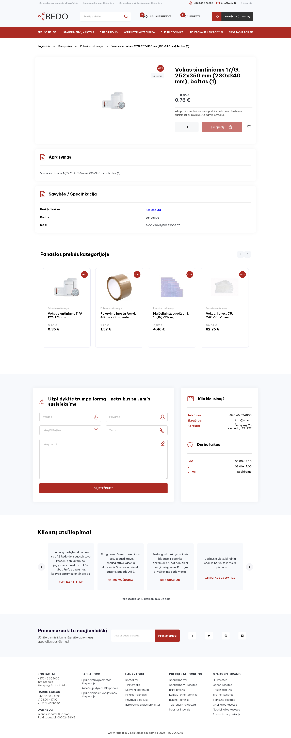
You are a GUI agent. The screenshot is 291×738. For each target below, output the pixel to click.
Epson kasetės (222, 689)
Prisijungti (246, 3)
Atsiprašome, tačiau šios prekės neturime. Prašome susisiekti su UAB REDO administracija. (208, 113)
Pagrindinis (44, 46)
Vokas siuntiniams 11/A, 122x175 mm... (65, 315)
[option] (67, 307)
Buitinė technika (172, 32)
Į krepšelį (217, 127)
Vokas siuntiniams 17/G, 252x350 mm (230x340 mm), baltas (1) (150, 46)
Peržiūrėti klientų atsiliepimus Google (145, 599)
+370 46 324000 (203, 3)
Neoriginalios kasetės (226, 709)
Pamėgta (192, 16)
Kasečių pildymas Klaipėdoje (98, 3)
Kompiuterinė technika (139, 32)
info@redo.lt (228, 3)
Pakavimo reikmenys (91, 46)
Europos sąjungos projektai (142, 704)
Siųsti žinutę (103, 488)
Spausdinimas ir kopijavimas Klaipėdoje (140, 3)
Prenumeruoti (167, 635)
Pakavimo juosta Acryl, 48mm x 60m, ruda (118, 315)
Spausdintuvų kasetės (78, 32)
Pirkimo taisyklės (136, 694)
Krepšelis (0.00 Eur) (237, 16)
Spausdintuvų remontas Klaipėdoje (58, 3)
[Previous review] (41, 567)
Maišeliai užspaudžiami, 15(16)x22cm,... (171, 315)
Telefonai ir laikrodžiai (206, 32)
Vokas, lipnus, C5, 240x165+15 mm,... (220, 315)
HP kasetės (220, 680)
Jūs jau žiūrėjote (157, 16)
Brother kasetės (223, 694)
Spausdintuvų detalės (226, 714)
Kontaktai (131, 680)
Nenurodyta (153, 210)
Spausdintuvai (47, 32)
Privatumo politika (136, 699)
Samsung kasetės (224, 699)
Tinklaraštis (132, 685)
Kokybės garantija (137, 689)
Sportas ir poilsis (241, 32)
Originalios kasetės (225, 704)
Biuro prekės (109, 32)
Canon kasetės (222, 685)
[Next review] (249, 567)
